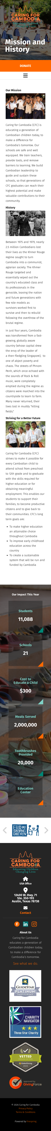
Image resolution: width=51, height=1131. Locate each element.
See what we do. (25, 963)
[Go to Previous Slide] (5, 830)
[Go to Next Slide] (46, 830)
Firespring (31, 1121)
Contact (25, 913)
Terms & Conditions (25, 1112)
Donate (25, 66)
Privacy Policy (25, 1108)
